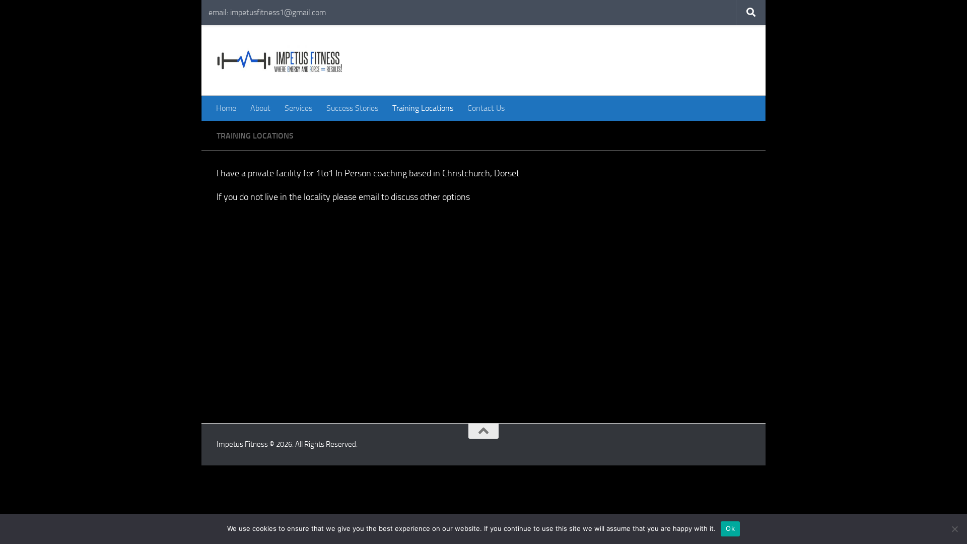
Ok (730, 528)
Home (226, 108)
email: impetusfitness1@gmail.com (267, 12)
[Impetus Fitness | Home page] (279, 60)
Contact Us (486, 108)
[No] (954, 529)
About (260, 108)
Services (298, 108)
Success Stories (352, 108)
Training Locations (422, 108)
